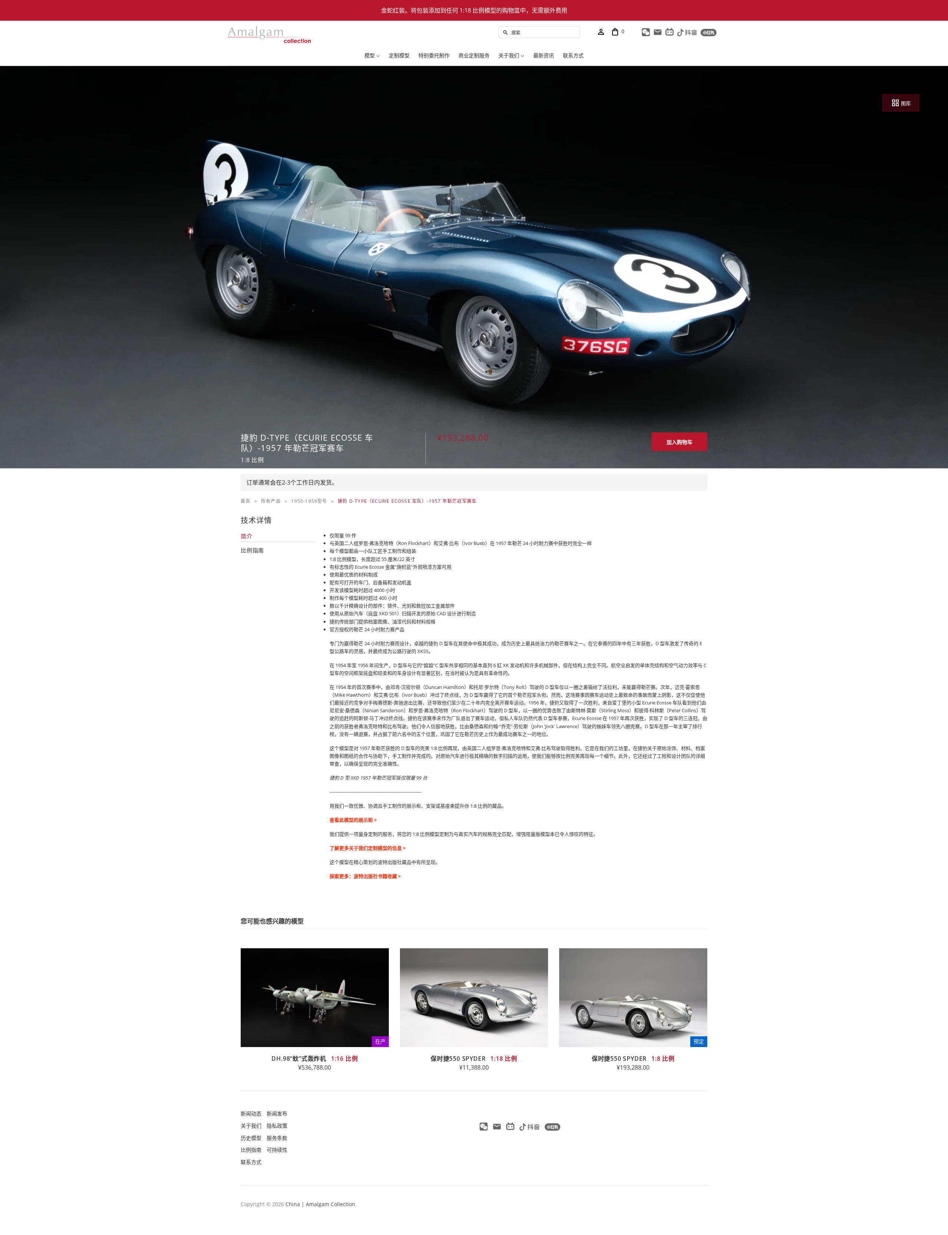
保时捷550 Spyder (474, 1058)
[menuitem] (372, 56)
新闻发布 (277, 1113)
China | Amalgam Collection (320, 1204)
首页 (245, 501)
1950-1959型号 (309, 501)
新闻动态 (251, 1113)
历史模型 (251, 1137)
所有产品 (271, 501)
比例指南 (251, 1149)
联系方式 (251, 1161)
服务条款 (277, 1137)
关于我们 (251, 1125)
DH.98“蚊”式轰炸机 (314, 1058)
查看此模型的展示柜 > (353, 820)
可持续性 (277, 1149)
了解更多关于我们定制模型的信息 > (367, 848)
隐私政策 (277, 1125)
